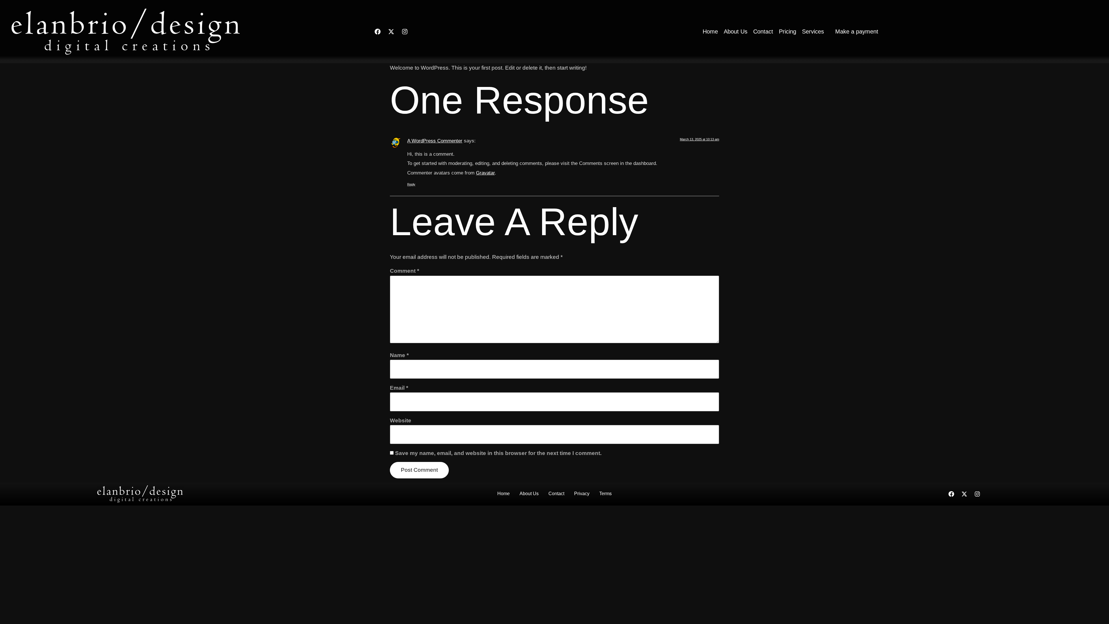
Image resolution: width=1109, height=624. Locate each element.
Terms (605, 493)
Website (400, 420)
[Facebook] (377, 31)
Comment (404, 271)
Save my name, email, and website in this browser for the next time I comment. (498, 453)
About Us (529, 493)
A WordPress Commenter (434, 141)
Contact (556, 493)
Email (399, 388)
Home (503, 493)
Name (399, 355)
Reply (411, 184)
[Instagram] (405, 31)
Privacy (581, 493)
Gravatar (485, 173)
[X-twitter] (391, 31)
